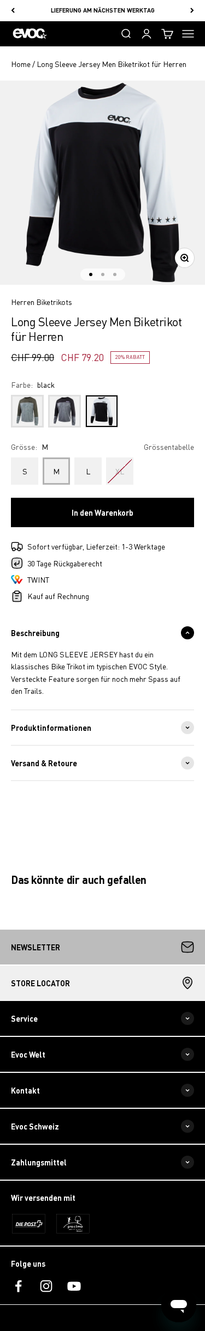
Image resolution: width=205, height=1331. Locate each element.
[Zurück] (13, 10)
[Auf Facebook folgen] (18, 1286)
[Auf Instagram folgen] (46, 1286)
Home (21, 64)
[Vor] (192, 10)
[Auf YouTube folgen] (74, 1286)
